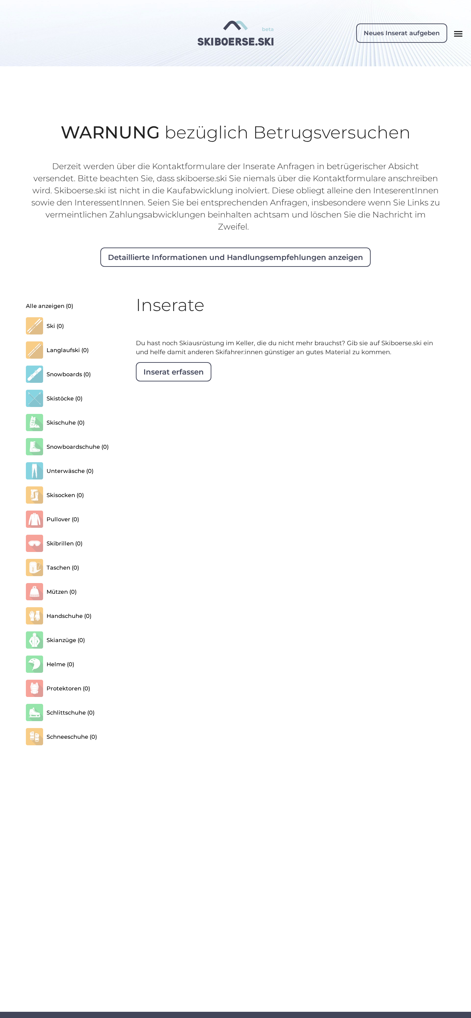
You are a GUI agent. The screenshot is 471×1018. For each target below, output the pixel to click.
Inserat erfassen (173, 371)
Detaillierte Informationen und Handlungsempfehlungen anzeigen (235, 257)
